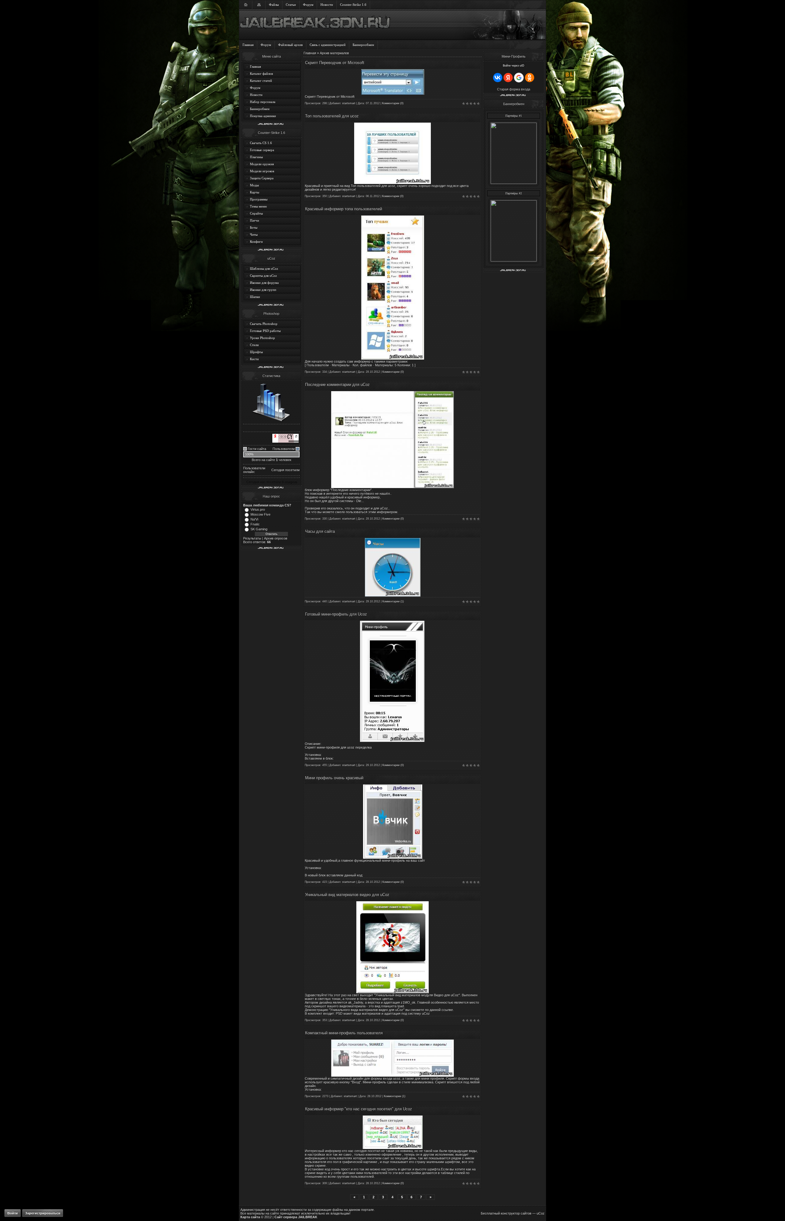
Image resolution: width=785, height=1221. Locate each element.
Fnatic (255, 524)
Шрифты (256, 352)
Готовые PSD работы (265, 331)
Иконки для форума (264, 282)
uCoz (541, 1213)
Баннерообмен (363, 45)
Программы (258, 199)
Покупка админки (263, 116)
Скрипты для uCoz (263, 275)
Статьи (291, 4)
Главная (248, 45)
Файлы (274, 4)
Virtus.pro (258, 509)
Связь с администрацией (328, 45)
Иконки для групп (263, 290)
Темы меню (258, 206)
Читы (254, 234)
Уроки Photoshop (262, 338)
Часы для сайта (320, 531)
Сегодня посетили (285, 470)
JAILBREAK (307, 1217)
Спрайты (256, 213)
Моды (254, 185)
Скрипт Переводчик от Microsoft (334, 62)
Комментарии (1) (393, 601)
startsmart (348, 103)
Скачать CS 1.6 (261, 143)
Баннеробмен (260, 109)
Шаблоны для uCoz (264, 268)
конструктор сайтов (516, 1213)
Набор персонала (262, 102)
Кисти (254, 359)
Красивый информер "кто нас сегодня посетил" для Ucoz (358, 1109)
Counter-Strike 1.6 (353, 4)
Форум (308, 4)
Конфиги (256, 241)
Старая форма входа (513, 89)
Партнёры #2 (513, 193)
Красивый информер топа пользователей (343, 209)
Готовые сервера (262, 150)
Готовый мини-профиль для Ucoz (336, 614)
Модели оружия (262, 164)
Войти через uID (513, 65)
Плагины (256, 157)
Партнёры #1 (513, 115)
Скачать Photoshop (264, 324)
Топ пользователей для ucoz (332, 116)
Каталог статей (261, 80)
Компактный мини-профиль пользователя (344, 1033)
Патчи (254, 220)
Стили (254, 345)
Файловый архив (290, 45)
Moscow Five (260, 514)
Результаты (252, 538)
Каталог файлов (261, 73)
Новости (326, 4)
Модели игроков (262, 171)
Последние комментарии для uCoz (337, 384)
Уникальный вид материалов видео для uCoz (347, 894)
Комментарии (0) (393, 103)
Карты (254, 192)
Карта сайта (250, 1217)
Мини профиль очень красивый (334, 778)
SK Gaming (259, 529)
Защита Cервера (262, 178)
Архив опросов (275, 538)
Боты (253, 227)
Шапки (255, 297)
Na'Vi (254, 519)
